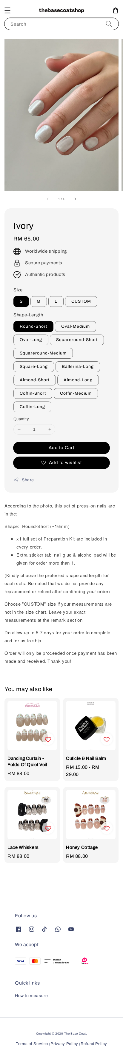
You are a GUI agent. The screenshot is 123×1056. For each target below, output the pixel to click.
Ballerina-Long (78, 366)
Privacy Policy (64, 1044)
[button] (7, 10)
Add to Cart (61, 447)
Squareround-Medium (43, 353)
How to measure (31, 995)
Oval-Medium (75, 326)
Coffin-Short (33, 393)
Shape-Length (28, 315)
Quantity (21, 419)
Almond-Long (78, 380)
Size (17, 290)
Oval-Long (31, 340)
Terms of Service (32, 1044)
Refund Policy (94, 1044)
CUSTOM (81, 301)
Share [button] (28, 480)
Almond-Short (35, 380)
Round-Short (33, 326)
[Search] (109, 23)
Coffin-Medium (76, 393)
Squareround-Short (77, 340)
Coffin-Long (32, 406)
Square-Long (34, 366)
